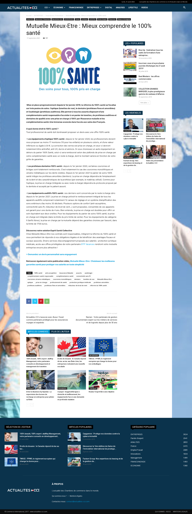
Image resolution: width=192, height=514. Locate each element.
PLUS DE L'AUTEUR (60, 331)
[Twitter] (34, 301)
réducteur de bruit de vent (77, 285)
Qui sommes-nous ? (59, 496)
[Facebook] (28, 301)
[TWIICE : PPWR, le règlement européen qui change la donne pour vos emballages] (103, 347)
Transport (30, 388)
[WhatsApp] (47, 301)
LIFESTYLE (133, 8)
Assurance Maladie (66, 273)
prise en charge (41, 282)
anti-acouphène (51, 273)
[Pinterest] (40, 301)
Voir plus (143, 102)
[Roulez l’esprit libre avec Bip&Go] (103, 380)
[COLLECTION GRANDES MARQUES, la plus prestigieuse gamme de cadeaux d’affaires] (129, 92)
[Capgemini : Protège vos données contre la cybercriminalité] (133, 125)
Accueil (28, 15)
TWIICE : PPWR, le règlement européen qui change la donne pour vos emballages (103, 361)
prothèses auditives (34, 285)
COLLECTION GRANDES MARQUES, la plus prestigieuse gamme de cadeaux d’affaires (152, 91)
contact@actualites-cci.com (77, 501)
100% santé (38, 273)
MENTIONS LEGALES (180, 511)
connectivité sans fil (83, 276)
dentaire (77, 279)
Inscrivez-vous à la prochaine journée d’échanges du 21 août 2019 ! (152, 65)
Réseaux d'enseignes (124, 19)
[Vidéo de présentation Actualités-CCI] (156, 152)
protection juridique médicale (80, 282)
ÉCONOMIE (58, 8)
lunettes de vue (88, 279)
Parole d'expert (102, 19)
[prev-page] (28, 404)
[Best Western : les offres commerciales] (129, 79)
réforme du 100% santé (98, 285)
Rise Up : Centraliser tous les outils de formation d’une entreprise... (151, 52)
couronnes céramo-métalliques (38, 279)
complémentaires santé (64, 276)
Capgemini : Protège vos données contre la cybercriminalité (133, 136)
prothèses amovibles (101, 282)
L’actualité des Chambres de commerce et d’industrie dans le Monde (163, 2)
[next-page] (32, 404)
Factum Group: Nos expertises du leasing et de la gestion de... (132, 163)
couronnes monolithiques (62, 279)
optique (30, 282)
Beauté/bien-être (57, 19)
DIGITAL (108, 8)
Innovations (62, 388)
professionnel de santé (58, 282)
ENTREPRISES (93, 8)
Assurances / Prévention (54, 15)
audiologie (88, 273)
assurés (79, 273)
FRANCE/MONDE (76, 8)
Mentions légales (76, 496)
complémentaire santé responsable (40, 276)
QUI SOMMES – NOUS (163, 511)
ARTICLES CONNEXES (38, 331)
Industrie (127, 131)
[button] (184, 8)
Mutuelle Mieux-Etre (104, 279)
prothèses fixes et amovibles (55, 285)
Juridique (84, 19)
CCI (46, 8)
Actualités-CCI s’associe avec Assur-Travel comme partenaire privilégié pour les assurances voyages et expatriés (47, 320)
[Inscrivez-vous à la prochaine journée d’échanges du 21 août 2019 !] (129, 66)
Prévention (112, 19)
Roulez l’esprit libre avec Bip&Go (101, 392)
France (77, 19)
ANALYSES (120, 8)
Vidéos (144, 8)
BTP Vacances (87, 244)
